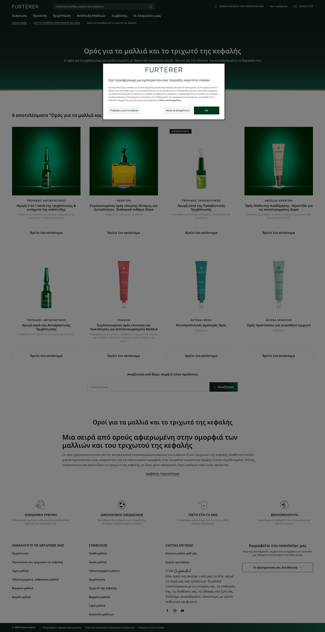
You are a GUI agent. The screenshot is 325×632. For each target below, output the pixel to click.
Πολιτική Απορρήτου (170, 100)
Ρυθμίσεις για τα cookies (124, 110)
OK (206, 110)
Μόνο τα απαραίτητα (177, 110)
